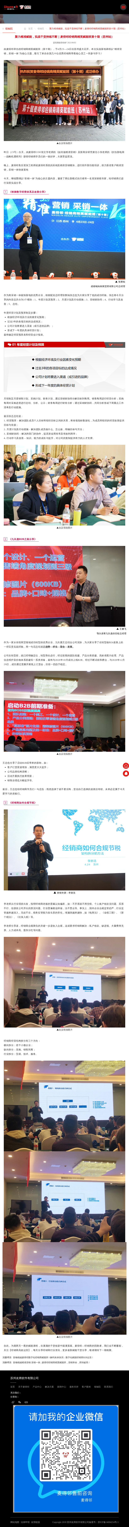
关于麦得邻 (23, 1387)
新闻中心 (61, 1387)
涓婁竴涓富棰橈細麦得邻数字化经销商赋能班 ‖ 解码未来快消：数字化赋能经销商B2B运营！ (48, 1357)
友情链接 (35, 1522)
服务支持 (74, 1387)
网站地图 (14, 1522)
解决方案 (49, 1387)
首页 (30, 28)
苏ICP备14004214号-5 (108, 1522)
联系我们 (108, 1387)
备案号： (93, 1522)
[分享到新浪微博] (13, 1403)
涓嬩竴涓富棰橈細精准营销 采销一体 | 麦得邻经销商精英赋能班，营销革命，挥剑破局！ (46, 1362)
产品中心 (37, 1387)
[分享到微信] (19, 1403)
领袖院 (40, 28)
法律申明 (25, 1522)
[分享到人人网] (26, 1403)
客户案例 (86, 1387)
